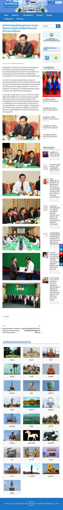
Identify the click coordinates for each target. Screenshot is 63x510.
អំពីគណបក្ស (19, 19)
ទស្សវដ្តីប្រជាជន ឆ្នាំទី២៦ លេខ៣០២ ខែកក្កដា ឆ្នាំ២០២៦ (50, 100)
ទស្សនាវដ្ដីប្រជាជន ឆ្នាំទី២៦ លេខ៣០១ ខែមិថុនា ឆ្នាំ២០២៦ (50, 109)
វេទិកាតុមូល (49, 15)
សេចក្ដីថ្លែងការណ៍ (8, 19)
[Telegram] (61, 249)
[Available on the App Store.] (47, 58)
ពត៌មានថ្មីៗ (7, 316)
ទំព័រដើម (6, 15)
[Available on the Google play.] (56, 58)
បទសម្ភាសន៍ (39, 15)
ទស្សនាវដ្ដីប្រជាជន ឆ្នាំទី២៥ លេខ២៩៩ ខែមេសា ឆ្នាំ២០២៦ (50, 127)
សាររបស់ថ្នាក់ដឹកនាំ (28, 15)
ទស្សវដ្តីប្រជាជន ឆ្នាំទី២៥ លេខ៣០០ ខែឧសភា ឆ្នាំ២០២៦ (51, 118)
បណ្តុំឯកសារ (15, 15)
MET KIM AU (20, 63)
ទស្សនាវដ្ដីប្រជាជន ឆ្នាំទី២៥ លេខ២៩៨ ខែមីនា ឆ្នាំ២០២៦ (50, 136)
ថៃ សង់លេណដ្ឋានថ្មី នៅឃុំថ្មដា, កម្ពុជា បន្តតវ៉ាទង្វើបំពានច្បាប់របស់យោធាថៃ (55, 167)
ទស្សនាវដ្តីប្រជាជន (48, 67)
